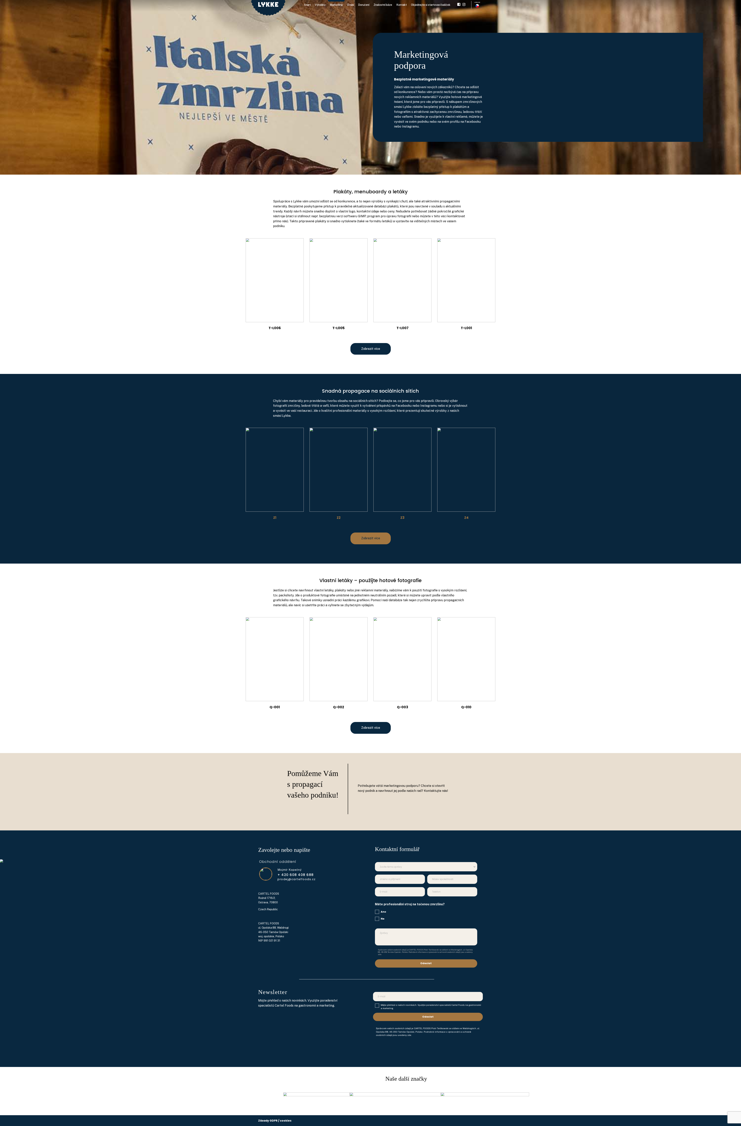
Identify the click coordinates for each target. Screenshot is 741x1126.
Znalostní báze (383, 4)
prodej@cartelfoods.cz (296, 879)
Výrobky (320, 4)
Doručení (363, 4)
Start (307, 4)
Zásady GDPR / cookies (274, 1120)
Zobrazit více (370, 349)
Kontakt (401, 4)
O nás (350, 4)
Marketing (336, 4)
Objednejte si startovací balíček (430, 4)
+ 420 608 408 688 (295, 875)
